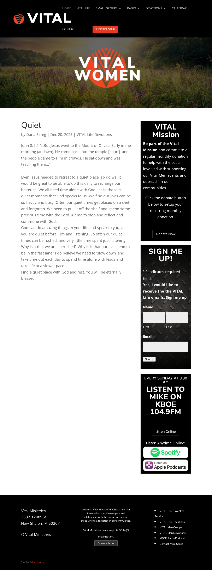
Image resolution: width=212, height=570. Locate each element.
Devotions (154, 8)
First (146, 327)
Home (66, 8)
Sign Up (149, 359)
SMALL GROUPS (106, 8)
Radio (131, 8)
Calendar (179, 8)
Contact (69, 29)
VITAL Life (83, 8)
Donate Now (165, 234)
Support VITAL (105, 29)
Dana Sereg (36, 134)
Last (169, 327)
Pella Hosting (37, 562)
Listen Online (165, 431)
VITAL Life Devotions (94, 134)
